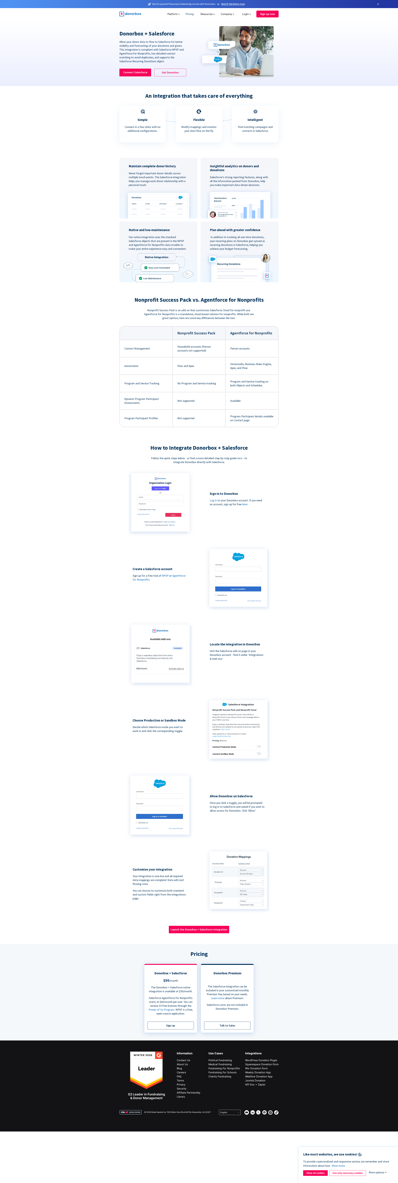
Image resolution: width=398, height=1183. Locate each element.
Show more (338, 1165)
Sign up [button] (170, 1025)
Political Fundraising (220, 1060)
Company (226, 14)
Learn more (217, 998)
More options (376, 1172)
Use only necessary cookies (348, 1173)
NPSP (165, 575)
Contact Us (183, 1060)
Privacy (181, 1084)
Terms (180, 1080)
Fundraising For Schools (222, 1072)
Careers (181, 1072)
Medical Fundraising (220, 1064)
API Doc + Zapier (255, 1084)
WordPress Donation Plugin (261, 1060)
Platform (172, 14)
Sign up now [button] (267, 14)
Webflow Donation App (259, 1076)
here (239, 458)
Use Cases (215, 1053)
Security (181, 1088)
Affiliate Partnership (188, 1092)
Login (245, 14)
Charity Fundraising (219, 1076)
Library (181, 1096)
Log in (213, 500)
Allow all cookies (315, 1173)
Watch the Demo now (233, 3)
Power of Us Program (161, 1009)
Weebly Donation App (258, 1072)
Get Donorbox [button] (170, 72)
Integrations (253, 1053)
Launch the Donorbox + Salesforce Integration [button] (199, 929)
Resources (207, 14)
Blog (179, 1068)
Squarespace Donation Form (262, 1064)
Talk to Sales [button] (227, 1025)
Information (184, 1053)
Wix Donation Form (256, 1068)
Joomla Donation (255, 1080)
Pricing (190, 14)
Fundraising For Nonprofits (224, 1068)
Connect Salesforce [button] (135, 72)
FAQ (179, 1076)
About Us (182, 1064)
